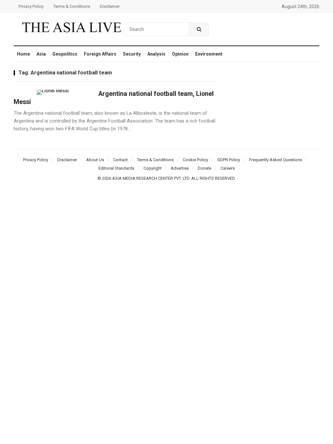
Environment (208, 54)
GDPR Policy (228, 159)
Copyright (152, 168)
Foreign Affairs (100, 54)
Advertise (180, 168)
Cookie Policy (195, 159)
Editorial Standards (116, 168)
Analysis (156, 54)
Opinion (180, 54)
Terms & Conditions (71, 6)
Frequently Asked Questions (275, 159)
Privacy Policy (31, 6)
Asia (41, 54)
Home (23, 54)
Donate (204, 168)
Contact (120, 159)
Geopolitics (64, 54)
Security (132, 54)
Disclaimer (110, 6)
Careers (227, 168)
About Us (95, 159)
